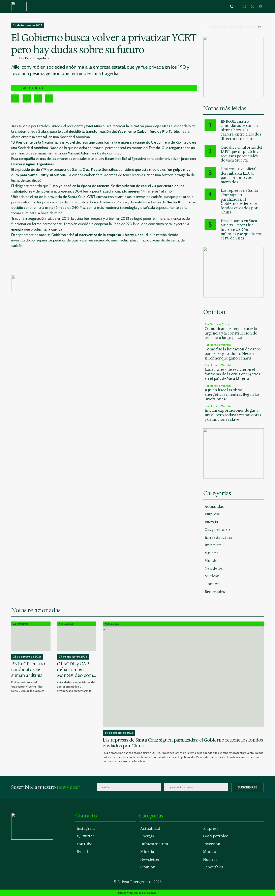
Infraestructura (218, 537)
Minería (211, 553)
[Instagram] (244, 6)
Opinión (212, 584)
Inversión (213, 545)
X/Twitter (85, 836)
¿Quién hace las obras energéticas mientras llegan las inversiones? (232, 395)
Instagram (86, 828)
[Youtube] (260, 6)
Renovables (215, 591)
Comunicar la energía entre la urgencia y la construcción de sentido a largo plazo (231, 333)
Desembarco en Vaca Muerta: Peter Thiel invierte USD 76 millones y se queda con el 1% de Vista (242, 230)
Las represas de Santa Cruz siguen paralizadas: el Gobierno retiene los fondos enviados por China (239, 202)
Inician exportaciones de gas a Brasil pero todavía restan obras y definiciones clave (233, 415)
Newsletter (214, 568)
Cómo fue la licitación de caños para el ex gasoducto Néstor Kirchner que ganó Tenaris (233, 354)
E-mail (82, 851)
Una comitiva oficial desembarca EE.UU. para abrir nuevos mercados (238, 175)
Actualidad (214, 506)
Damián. (152, 892)
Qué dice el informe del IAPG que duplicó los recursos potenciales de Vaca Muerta (241, 154)
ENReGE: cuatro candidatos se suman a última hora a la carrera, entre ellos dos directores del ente (241, 130)
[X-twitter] (252, 6)
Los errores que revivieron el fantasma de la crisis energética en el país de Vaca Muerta (232, 374)
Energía (211, 522)
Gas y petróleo (217, 529)
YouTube (84, 844)
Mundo (211, 560)
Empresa (212, 514)
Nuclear (212, 576)
